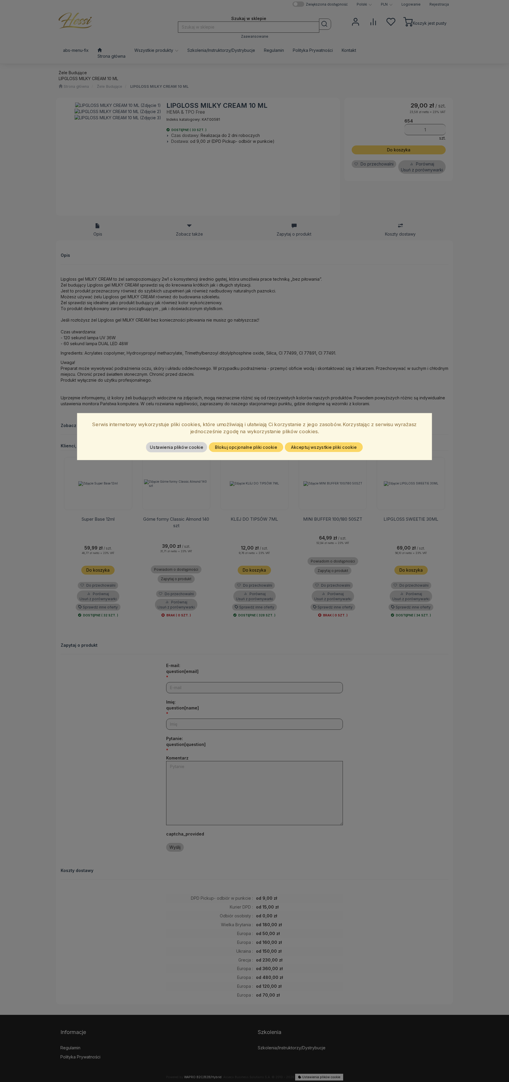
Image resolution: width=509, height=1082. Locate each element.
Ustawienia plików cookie (176, 447)
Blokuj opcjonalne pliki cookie (246, 447)
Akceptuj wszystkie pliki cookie (324, 447)
